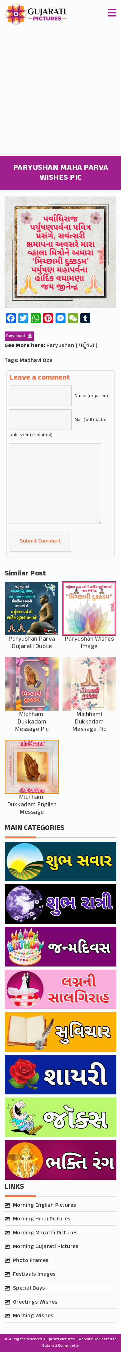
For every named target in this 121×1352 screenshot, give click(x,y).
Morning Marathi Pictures (45, 1233)
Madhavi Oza (36, 360)
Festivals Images (34, 1274)
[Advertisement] (60, 92)
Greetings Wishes (35, 1302)
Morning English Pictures (44, 1205)
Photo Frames (31, 1260)
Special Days (29, 1288)
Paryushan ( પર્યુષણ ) (72, 345)
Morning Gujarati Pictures (46, 1246)
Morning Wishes (33, 1316)
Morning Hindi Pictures (42, 1219)
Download (16, 336)
